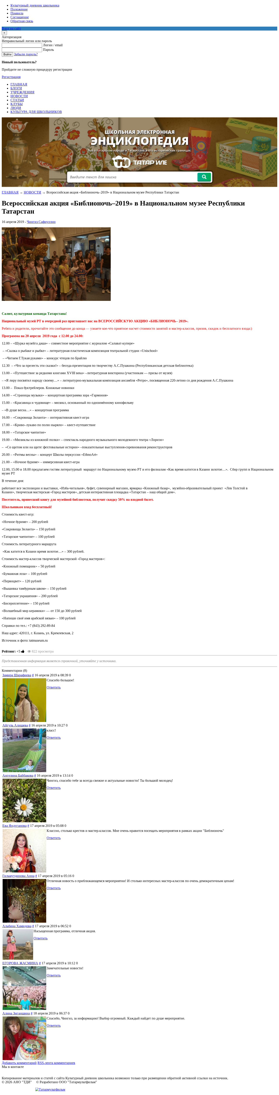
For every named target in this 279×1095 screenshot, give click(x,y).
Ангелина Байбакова (17, 775)
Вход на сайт (11, 28)
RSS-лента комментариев (56, 1063)
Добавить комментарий (19, 1063)
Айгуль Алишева (15, 725)
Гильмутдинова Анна (18, 876)
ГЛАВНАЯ (10, 192)
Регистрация (11, 77)
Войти (7, 54)
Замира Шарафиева (16, 675)
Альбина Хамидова (16, 926)
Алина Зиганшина (16, 1013)
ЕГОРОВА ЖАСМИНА (20, 963)
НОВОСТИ (32, 192)
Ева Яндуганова (14, 826)
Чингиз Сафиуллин (41, 222)
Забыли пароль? (26, 54)
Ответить (54, 687)
